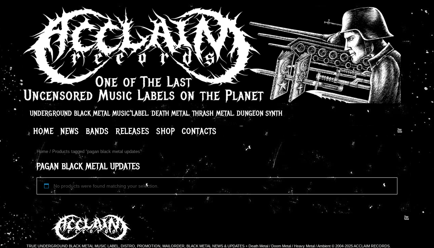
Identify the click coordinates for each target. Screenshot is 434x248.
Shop (165, 131)
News (69, 131)
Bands (97, 131)
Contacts (199, 131)
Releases (133, 131)
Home (43, 131)
